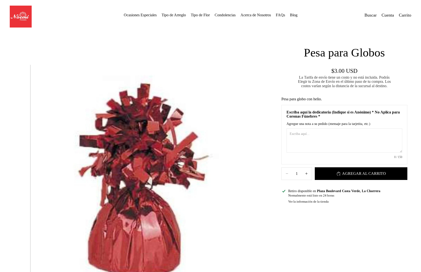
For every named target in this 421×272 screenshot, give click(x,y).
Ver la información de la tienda (308, 201)
